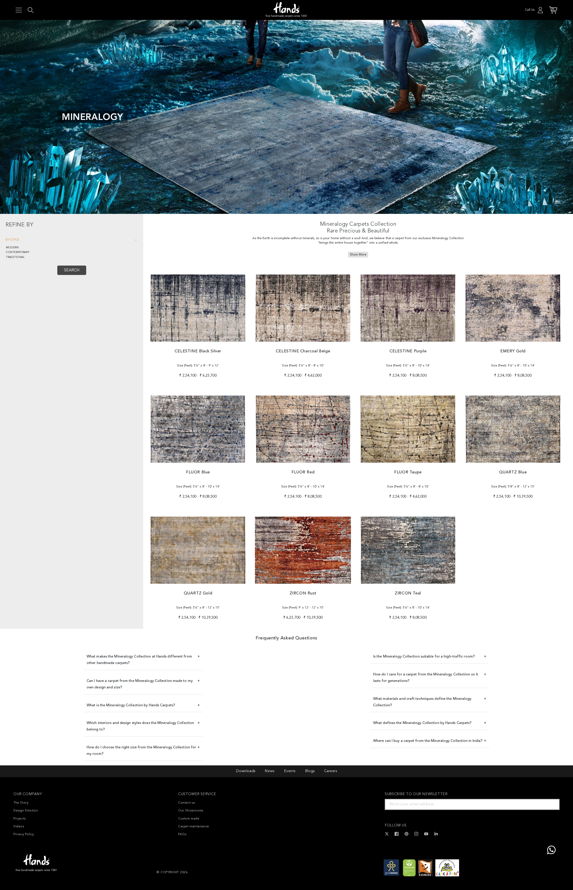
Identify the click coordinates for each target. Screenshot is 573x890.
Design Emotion (25, 810)
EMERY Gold (513, 351)
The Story (20, 802)
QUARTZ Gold (198, 593)
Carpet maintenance (193, 826)
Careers (330, 771)
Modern (12, 247)
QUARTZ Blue (513, 472)
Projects (19, 818)
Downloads (245, 771)
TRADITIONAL (15, 257)
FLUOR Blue (198, 472)
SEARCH (71, 270)
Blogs (310, 771)
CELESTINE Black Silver (198, 351)
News (269, 771)
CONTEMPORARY (17, 252)
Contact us (186, 802)
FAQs (182, 834)
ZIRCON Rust (303, 593)
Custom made (188, 818)
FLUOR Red (302, 472)
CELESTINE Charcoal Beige (303, 351)
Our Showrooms (190, 810)
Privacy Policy (23, 834)
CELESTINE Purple (408, 351)
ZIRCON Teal (408, 593)
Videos (18, 826)
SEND (551, 804)
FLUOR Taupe (408, 472)
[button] (19, 10)
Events (290, 771)
